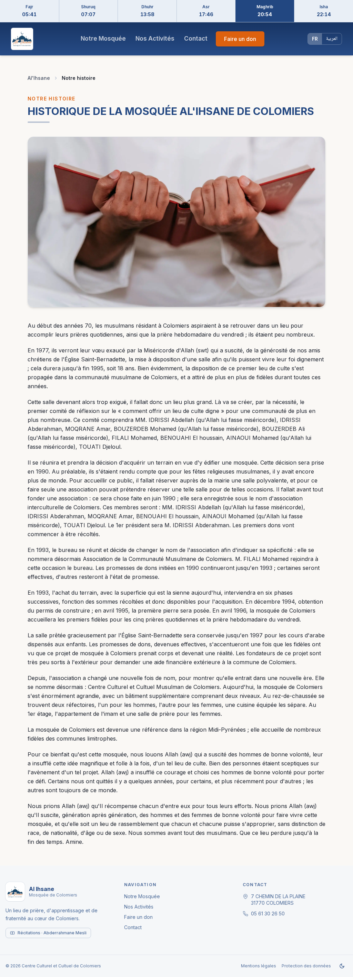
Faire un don (240, 38)
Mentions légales (258, 965)
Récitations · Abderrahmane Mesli (52, 932)
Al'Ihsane (39, 78)
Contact (196, 38)
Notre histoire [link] (78, 78)
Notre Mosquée (103, 38)
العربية (331, 39)
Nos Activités (154, 38)
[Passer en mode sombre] (341, 965)
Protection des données (306, 965)
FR (315, 39)
